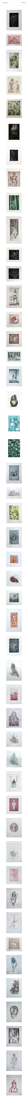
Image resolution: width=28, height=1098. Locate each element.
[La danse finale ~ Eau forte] (14, 400)
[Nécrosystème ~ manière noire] (14, 254)
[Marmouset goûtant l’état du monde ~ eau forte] (14, 60)
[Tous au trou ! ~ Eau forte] (14, 473)
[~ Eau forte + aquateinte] (14, 448)
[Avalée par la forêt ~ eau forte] (14, 203)
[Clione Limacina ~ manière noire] (14, 273)
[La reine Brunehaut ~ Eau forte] (14, 339)
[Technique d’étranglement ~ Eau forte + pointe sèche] (14, 356)
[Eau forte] (14, 230)
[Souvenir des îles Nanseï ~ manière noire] (14, 132)
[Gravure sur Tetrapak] (14, 898)
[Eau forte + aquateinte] (14, 578)
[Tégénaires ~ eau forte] (14, 178)
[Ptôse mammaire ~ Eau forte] (14, 376)
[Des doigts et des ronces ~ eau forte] (14, 108)
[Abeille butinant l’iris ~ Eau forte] (14, 319)
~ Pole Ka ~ (5, 2)
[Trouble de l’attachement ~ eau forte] (14, 85)
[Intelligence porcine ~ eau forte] (14, 40)
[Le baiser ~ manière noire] (14, 155)
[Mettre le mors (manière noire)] (14, 20)
